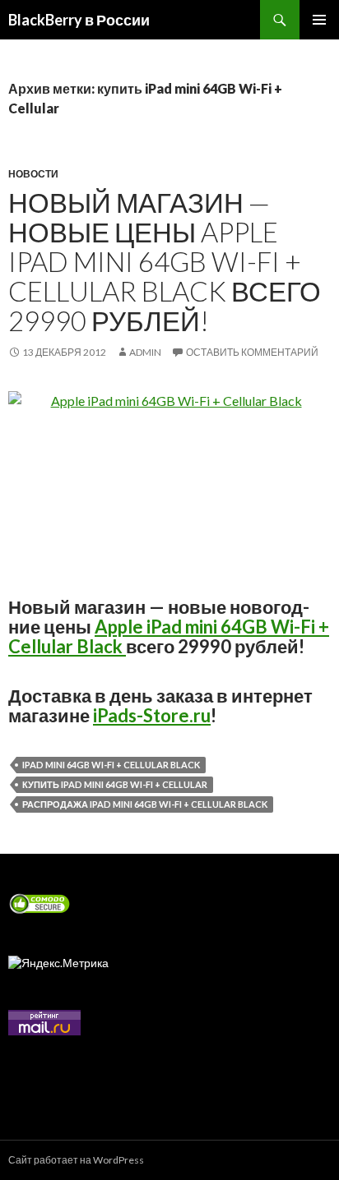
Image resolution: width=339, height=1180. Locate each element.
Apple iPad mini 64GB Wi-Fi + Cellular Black (168, 636)
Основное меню (319, 19)
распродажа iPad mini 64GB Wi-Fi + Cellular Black (144, 804)
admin (145, 352)
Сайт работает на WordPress (76, 1160)
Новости (33, 174)
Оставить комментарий (252, 352)
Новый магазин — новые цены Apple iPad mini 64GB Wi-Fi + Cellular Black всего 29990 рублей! (164, 261)
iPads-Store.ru (152, 715)
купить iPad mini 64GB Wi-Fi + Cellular (114, 784)
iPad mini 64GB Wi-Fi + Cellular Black (111, 764)
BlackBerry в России (79, 20)
